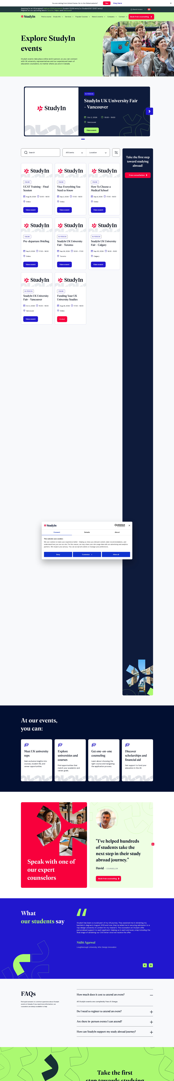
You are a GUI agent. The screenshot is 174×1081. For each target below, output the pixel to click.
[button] (149, 111)
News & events (97, 17)
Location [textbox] (93, 152)
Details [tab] (87, 532)
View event (91, 130)
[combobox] (74, 152)
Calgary (57, 10)
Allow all (116, 554)
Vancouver (67, 10)
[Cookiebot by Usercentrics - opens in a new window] (116, 525)
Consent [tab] (57, 532)
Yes (106, 3)
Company (110, 17)
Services (68, 17)
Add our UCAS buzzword (53, 8)
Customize (86, 554)
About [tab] (117, 532)
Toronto (50, 10)
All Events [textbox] (70, 152)
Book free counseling (139, 17)
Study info (57, 17)
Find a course (46, 17)
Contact (122, 17)
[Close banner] (129, 525)
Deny (58, 554)
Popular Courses (82, 17)
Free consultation (137, 175)
